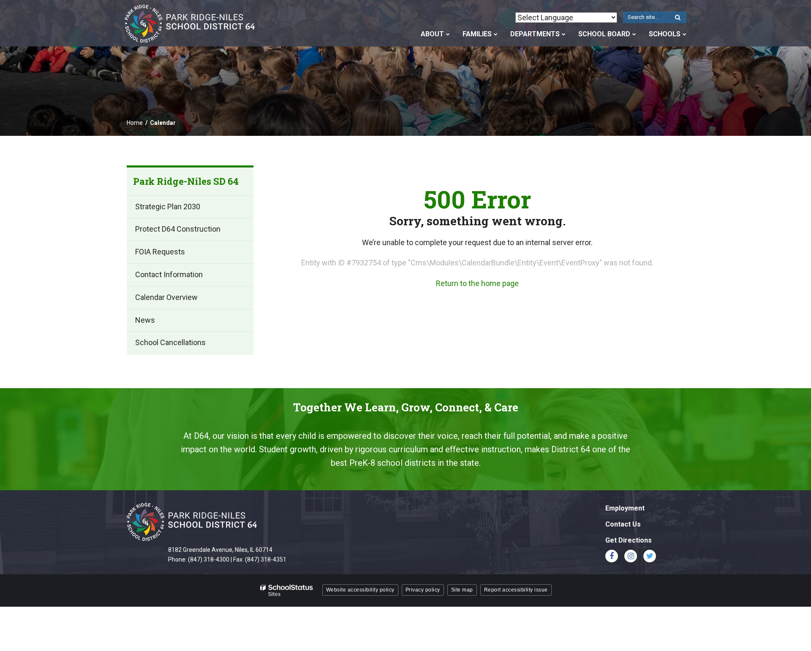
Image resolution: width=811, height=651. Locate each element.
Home (135, 122)
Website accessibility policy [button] (360, 590)
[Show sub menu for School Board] (634, 34)
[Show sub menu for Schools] (684, 34)
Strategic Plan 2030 (167, 206)
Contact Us (623, 524)
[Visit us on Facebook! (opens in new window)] (611, 556)
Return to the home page (477, 283)
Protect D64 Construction (177, 228)
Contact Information (169, 274)
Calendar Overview (166, 297)
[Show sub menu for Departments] (564, 34)
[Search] (677, 18)
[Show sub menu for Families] (496, 34)
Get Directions (628, 540)
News (145, 320)
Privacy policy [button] (423, 590)
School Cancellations (170, 342)
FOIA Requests (160, 251)
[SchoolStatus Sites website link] (287, 590)
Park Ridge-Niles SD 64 (186, 181)
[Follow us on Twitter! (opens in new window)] (649, 556)
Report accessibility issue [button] (516, 590)
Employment (625, 508)
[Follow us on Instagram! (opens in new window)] (630, 556)
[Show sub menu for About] (448, 34)
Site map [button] (462, 590)
